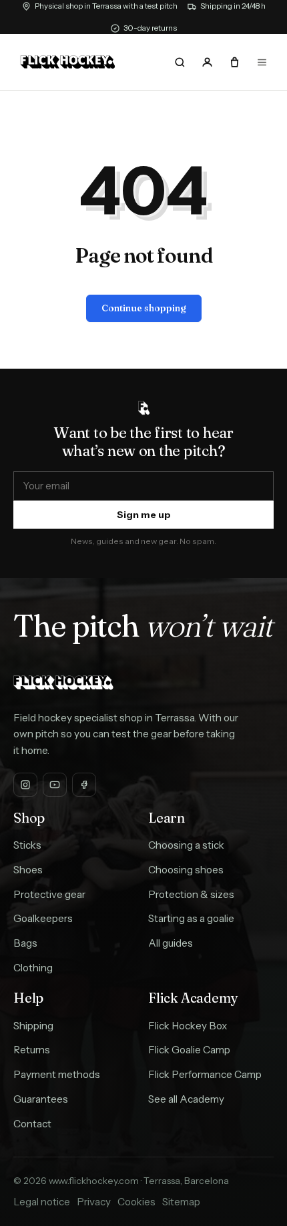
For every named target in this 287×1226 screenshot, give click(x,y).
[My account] (207, 62)
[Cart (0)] (234, 62)
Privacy (94, 1201)
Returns (31, 1049)
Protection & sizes (191, 894)
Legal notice (41, 1201)
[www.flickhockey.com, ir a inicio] (67, 62)
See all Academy (186, 1099)
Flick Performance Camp (205, 1074)
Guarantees (40, 1099)
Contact (32, 1123)
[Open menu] (262, 62)
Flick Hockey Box (187, 1025)
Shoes (28, 869)
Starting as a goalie (191, 918)
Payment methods (56, 1074)
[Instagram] (25, 785)
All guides (170, 943)
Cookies (136, 1201)
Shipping (33, 1025)
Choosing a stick (186, 845)
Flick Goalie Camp (189, 1049)
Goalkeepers (43, 918)
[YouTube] (55, 785)
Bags (25, 943)
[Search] (180, 62)
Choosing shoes (186, 869)
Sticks (27, 845)
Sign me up (144, 515)
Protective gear (49, 894)
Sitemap (181, 1201)
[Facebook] (84, 785)
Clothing (33, 967)
